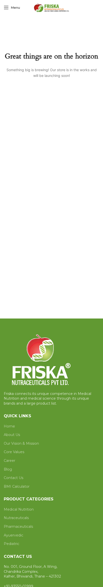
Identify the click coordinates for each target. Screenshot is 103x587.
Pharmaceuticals (18, 526)
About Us (12, 434)
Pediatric (11, 543)
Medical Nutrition (19, 509)
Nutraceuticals (16, 518)
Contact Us (13, 478)
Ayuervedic (13, 535)
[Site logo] (51, 7)
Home (9, 426)
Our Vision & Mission (21, 443)
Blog (8, 469)
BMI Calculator (17, 486)
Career (9, 460)
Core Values (14, 452)
